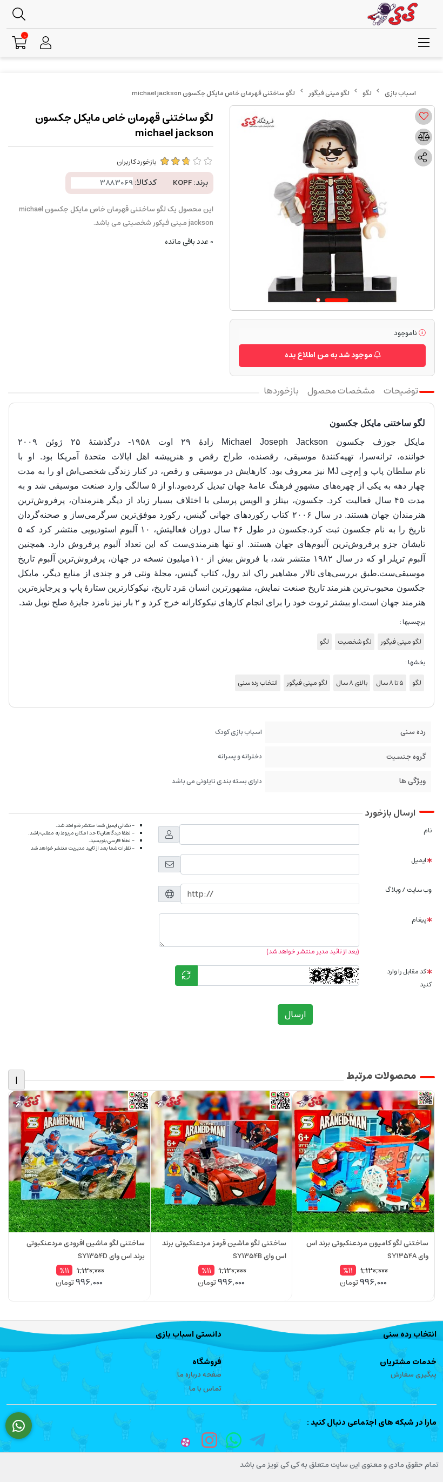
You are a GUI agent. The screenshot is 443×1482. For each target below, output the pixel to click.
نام (428, 830)
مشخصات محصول (341, 390)
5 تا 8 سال (390, 683)
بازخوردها (281, 390)
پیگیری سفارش (414, 1374)
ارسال (295, 1014)
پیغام (419, 919)
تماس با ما (205, 1389)
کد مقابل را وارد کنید (409, 978)
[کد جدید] (186, 975)
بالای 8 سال (351, 683)
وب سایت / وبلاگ (408, 890)
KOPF (182, 182)
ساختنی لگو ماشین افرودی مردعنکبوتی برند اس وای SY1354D (85, 1250)
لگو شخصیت (355, 641)
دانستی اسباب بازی (189, 1334)
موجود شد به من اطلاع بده (329, 355)
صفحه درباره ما (199, 1374)
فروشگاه (207, 1362)
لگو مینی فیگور (329, 93)
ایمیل (418, 860)
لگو (367, 93)
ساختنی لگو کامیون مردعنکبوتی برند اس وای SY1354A (367, 1250)
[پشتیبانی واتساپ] (18, 1425)
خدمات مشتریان (408, 1362)
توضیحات (401, 390)
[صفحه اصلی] (400, 93)
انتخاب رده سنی (258, 683)
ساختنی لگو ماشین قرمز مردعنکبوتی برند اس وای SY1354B (224, 1250)
